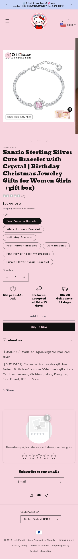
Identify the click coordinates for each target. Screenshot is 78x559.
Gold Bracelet (56, 246)
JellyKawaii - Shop (23, 540)
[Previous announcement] (7, 5)
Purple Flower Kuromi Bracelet (28, 262)
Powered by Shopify (44, 540)
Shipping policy (60, 545)
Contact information (41, 551)
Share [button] (10, 390)
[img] (11, 196)
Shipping (7, 208)
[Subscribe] (60, 481)
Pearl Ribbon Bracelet (22, 246)
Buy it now (39, 327)
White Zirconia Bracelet (23, 229)
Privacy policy (19, 545)
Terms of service (40, 545)
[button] (7, 21)
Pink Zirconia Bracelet (22, 221)
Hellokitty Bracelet (19, 237)
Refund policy (66, 540)
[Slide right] (47, 141)
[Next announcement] (71, 5)
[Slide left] (31, 141)
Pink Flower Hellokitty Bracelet (28, 254)
